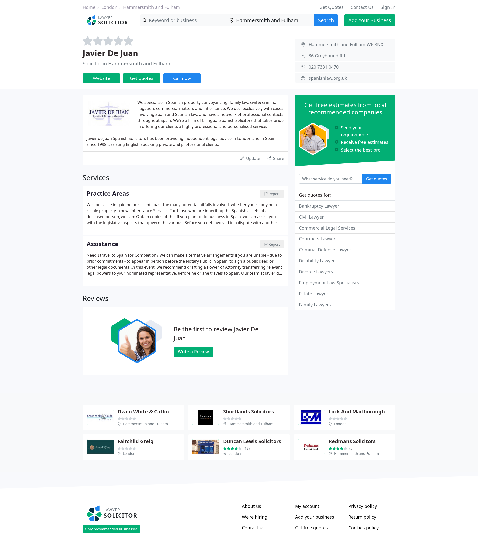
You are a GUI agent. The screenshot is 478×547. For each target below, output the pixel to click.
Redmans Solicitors (352, 441)
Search (326, 20)
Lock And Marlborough (357, 411)
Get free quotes (311, 528)
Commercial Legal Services (327, 228)
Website (101, 78)
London (109, 7)
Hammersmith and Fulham (151, 7)
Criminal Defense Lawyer (325, 250)
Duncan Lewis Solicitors (252, 441)
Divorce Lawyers (316, 272)
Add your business (314, 517)
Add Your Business (369, 20)
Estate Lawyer (313, 294)
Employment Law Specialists (329, 283)
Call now (182, 78)
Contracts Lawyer (317, 239)
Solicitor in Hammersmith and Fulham (126, 63)
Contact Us (362, 7)
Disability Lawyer (317, 261)
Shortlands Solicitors (248, 411)
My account (307, 506)
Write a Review (193, 352)
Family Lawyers (315, 305)
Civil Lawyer (311, 217)
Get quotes (141, 78)
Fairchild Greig (136, 441)
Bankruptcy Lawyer (319, 206)
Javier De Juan (110, 53)
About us (251, 506)
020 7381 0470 (324, 67)
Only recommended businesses (111, 529)
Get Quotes (331, 7)
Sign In (388, 7)
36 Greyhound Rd (327, 56)
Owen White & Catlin (143, 411)
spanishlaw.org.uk (328, 78)
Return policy (362, 517)
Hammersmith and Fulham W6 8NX (346, 44)
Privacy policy (362, 506)
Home (89, 7)
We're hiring (254, 517)
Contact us (253, 528)
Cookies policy (363, 528)
